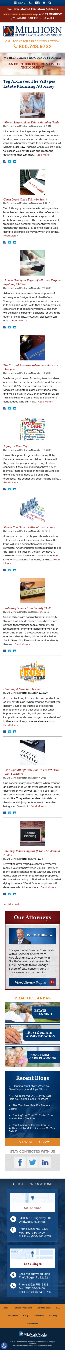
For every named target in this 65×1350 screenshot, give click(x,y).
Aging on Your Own (16, 446)
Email (37, 3)
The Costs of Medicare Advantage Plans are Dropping (30, 367)
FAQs (59, 1308)
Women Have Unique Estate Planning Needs (31, 122)
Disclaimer (32, 1324)
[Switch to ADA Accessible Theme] (4, 1345)
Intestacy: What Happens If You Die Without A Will (31, 853)
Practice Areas (44, 1308)
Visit (44, 3)
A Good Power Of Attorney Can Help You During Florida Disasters (30, 1097)
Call (30, 3)
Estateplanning (43, 1012)
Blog (25, 1315)
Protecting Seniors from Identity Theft (27, 608)
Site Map (53, 1315)
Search (50, 3)
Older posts (11, 904)
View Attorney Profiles (30, 982)
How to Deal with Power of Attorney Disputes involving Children (32, 282)
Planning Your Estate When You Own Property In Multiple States (29, 1087)
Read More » (43, 154)
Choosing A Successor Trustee (22, 689)
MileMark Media (46, 1345)
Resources (13, 1315)
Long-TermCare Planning (42, 1057)
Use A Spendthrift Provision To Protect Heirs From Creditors (31, 772)
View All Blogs (32, 1142)
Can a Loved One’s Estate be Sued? (25, 199)
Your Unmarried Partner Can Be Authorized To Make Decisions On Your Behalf (32, 1128)
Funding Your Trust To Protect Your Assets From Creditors (31, 1116)
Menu (21, 3)
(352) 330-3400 (35, 1232)
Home (7, 1308)
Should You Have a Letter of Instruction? (29, 527)
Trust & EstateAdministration (40, 1035)
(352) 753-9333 (38, 1228)
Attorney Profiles (23, 1308)
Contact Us (38, 1315)
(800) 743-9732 (41, 1236)
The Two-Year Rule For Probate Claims (29, 1107)
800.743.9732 (35, 46)
